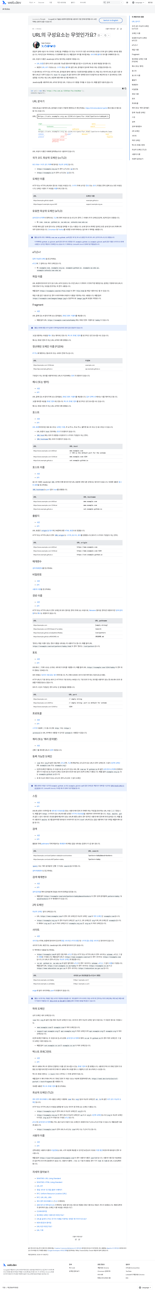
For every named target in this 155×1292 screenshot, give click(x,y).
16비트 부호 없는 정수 (49, 675)
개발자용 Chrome (103, 1268)
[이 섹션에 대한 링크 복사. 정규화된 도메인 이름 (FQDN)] (65, 346)
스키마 (59, 67)
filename (92, 610)
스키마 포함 (74, 941)
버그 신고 (72, 1268)
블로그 (73, 2)
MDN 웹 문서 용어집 (44, 1223)
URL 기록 (40, 1230)
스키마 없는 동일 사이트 (89, 941)
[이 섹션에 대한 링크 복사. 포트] (39, 653)
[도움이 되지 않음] (121, 28)
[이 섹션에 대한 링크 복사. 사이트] (41, 930)
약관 (4, 1287)
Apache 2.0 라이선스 (113, 1248)
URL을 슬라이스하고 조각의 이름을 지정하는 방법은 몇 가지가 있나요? (62, 1219)
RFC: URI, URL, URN (44, 1197)
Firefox (61, 230)
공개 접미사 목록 (38, 218)
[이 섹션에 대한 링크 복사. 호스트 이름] (46, 467)
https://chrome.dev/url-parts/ (97, 108)
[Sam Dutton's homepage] (54, 47)
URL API (45, 67)
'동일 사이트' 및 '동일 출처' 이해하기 (61, 1001)
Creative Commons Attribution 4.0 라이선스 (68, 1248)
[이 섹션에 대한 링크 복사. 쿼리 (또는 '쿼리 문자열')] (59, 739)
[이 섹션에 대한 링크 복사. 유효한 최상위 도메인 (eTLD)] (64, 211)
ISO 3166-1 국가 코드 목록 (41, 165)
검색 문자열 (36, 892)
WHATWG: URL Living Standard (49, 1178)
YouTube (128, 1271)
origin (34, 991)
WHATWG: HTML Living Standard (49, 1182)
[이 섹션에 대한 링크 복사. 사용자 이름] (46, 1135)
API (38, 392)
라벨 (55, 189)
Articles (6, 9)
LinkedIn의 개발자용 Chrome (135, 1275)
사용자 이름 (36, 589)
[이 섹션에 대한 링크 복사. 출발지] (41, 516)
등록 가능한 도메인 (39, 259)
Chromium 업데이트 (104, 1271)
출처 (98, 55)
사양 (38, 311)
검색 (51, 750)
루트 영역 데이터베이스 (40, 1099)
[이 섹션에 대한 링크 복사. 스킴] (39, 796)
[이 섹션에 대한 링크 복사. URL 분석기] (46, 101)
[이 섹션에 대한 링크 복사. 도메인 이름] (46, 179)
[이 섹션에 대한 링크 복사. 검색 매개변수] (49, 877)
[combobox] (113, 2)
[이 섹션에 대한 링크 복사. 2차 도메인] (45, 905)
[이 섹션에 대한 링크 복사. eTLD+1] (42, 252)
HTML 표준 (69, 531)
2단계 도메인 (115, 763)
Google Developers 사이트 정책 (57, 1250)
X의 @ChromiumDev (133, 1268)
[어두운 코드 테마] (123, 88)
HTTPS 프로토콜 (78, 814)
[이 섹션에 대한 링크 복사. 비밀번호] (43, 574)
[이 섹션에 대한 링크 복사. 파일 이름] (44, 276)
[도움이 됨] (117, 28)
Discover (41, 2)
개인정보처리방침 (12, 1287)
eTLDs (52, 1205)
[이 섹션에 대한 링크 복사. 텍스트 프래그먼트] (53, 1052)
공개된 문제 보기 (74, 1271)
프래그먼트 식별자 (69, 316)
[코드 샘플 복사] (125, 88)
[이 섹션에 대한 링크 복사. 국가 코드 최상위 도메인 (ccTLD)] (68, 158)
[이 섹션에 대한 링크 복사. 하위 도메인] (46, 1009)
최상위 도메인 (63, 165)
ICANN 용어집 (42, 1211)
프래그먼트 (51, 401)
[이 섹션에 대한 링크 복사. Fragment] (45, 305)
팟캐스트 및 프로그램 (104, 1278)
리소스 (31, 2)
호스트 (74, 535)
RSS (127, 1278)
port (48, 490)
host (55, 490)
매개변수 (63, 844)
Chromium (52, 230)
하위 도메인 (97, 916)
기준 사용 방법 (61, 2)
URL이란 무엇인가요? (44, 1227)
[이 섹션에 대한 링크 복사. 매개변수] (43, 561)
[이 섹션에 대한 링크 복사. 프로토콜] (43, 713)
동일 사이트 (65, 941)
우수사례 (83, 2)
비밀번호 (54, 1150)
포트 (94, 186)
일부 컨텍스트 (91, 397)
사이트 (93, 55)
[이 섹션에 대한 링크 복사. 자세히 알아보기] (51, 1172)
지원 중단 (99, 1150)
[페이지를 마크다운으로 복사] (105, 35)
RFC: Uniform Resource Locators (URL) (52, 1194)
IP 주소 (35, 353)
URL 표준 (40, 64)
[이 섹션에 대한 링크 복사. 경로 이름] (44, 596)
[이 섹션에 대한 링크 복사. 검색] (39, 829)
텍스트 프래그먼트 (74, 336)
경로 (87, 186)
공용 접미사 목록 (43, 1205)
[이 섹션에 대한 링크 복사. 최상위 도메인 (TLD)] (55, 1092)
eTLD (34, 263)
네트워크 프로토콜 (58, 811)
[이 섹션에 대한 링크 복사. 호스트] (41, 412)
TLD (55, 218)
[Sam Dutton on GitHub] (45, 47)
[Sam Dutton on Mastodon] (48, 47)
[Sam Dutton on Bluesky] (51, 47)
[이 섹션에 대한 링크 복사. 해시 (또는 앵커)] (51, 382)
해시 (49, 336)
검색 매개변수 (37, 568)
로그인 (150, 2)
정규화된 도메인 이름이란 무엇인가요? (50, 1215)
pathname (45, 844)
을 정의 (47, 531)
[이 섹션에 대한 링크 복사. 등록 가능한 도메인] (54, 756)
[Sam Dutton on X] (42, 47)
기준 (50, 2)
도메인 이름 (61, 427)
